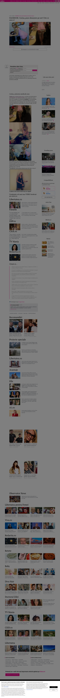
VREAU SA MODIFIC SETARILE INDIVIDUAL (53, 690)
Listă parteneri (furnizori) (29, 689)
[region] (30, 689)
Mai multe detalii (6, 686)
